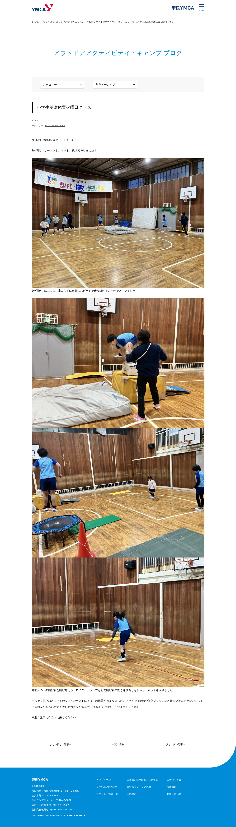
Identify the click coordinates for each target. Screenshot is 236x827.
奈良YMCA (42, 7)
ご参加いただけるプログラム (62, 22)
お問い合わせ (174, 794)
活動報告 (131, 794)
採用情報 (171, 787)
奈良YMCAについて (107, 787)
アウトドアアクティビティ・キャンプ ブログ (119, 22)
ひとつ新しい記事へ (60, 744)
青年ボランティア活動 (139, 787)
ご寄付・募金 (174, 779)
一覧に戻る (118, 744)
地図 (76, 790)
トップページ (38, 22)
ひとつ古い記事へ (175, 744)
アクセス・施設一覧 (107, 794)
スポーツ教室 (86, 22)
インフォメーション (55, 125)
